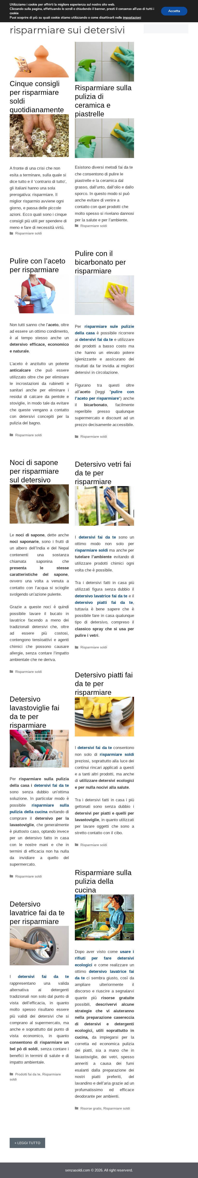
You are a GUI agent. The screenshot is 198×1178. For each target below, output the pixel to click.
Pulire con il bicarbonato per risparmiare (100, 262)
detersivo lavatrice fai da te (101, 596)
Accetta (174, 11)
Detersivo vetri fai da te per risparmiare (103, 473)
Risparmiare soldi (28, 233)
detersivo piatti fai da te (104, 602)
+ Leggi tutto (27, 1143)
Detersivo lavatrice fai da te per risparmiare (37, 912)
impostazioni (132, 17)
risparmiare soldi (91, 550)
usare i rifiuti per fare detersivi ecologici (104, 958)
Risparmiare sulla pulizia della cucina (103, 881)
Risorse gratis (90, 1108)
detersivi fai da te (96, 339)
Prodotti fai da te (27, 1074)
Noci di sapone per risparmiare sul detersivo (34, 471)
